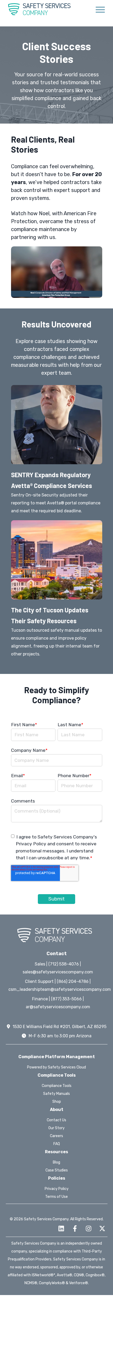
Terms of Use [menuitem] (56, 1196)
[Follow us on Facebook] (75, 1228)
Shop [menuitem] (56, 1101)
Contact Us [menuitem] (56, 1120)
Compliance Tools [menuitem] (56, 1086)
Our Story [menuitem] (56, 1128)
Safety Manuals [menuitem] (56, 1093)
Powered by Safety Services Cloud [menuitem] (56, 1067)
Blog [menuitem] (56, 1162)
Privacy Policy (31, 843)
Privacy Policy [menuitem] (57, 1188)
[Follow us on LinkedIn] (61, 1228)
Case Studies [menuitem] (56, 1170)
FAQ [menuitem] (56, 1144)
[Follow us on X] (102, 1228)
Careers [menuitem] (56, 1136)
